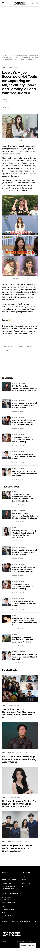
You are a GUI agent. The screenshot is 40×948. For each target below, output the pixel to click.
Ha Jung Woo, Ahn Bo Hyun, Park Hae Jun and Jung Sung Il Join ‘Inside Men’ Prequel (24, 422)
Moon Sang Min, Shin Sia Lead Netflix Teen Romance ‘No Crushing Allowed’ (24, 405)
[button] (3, 3)
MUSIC (24, 880)
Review (4, 906)
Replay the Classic (8, 903)
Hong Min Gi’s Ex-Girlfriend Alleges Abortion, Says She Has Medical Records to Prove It (24, 621)
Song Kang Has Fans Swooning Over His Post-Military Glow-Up (22, 439)
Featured (21, 383)
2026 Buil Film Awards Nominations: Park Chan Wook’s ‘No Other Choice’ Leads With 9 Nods (22, 497)
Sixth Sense (19, 346)
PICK (3, 912)
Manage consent (27, 945)
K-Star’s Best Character (7, 899)
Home (4, 55)
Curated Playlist (8, 916)
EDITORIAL (26, 873)
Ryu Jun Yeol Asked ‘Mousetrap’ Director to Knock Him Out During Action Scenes (24, 388)
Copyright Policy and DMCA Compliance (9, 887)
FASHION (24, 886)
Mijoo (29, 346)
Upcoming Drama (8, 909)
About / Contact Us (9, 880)
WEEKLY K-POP (26, 883)
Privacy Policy (7, 883)
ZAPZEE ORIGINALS (10, 894)
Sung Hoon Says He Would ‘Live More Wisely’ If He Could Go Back (24, 456)
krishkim (5, 100)
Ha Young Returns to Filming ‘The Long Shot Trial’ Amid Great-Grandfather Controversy (24, 534)
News (12, 55)
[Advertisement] (20, 32)
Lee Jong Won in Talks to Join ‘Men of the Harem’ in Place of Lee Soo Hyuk (24, 473)
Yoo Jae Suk (8, 346)
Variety (6, 350)
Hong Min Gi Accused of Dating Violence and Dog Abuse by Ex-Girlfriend (22, 639)
